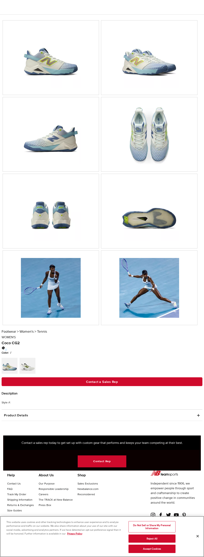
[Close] (197, 536)
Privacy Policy (74, 533)
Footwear (9, 331)
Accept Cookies (152, 548)
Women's (27, 331)
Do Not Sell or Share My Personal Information (152, 527)
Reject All (152, 538)
